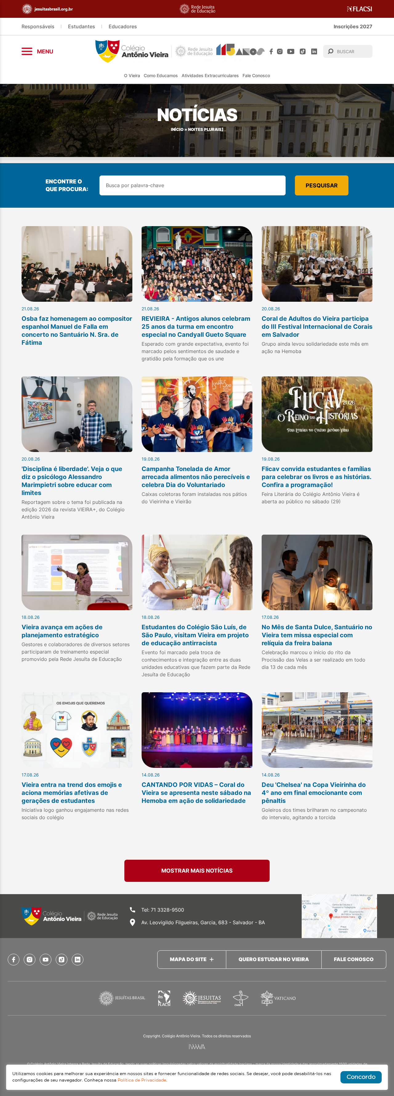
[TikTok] (303, 51)
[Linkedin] (314, 51)
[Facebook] (271, 51)
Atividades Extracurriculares (210, 75)
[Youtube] (291, 51)
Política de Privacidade (142, 1080)
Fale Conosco (256, 75)
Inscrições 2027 (353, 26)
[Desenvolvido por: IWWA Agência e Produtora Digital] (197, 1046)
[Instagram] (280, 51)
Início (177, 129)
